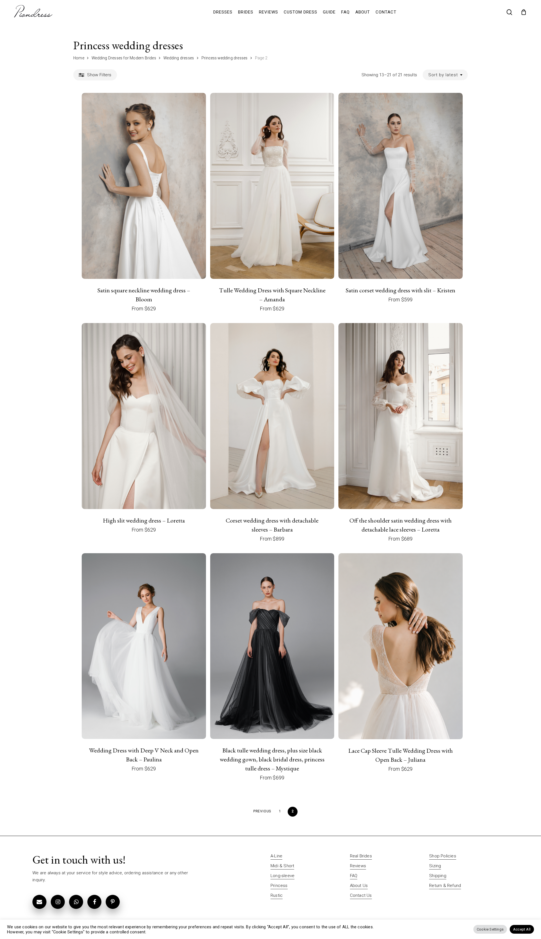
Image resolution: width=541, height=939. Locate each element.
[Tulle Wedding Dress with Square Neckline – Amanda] (272, 186)
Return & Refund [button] (445, 885)
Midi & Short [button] (282, 865)
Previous (262, 811)
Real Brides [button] (361, 856)
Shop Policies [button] (442, 856)
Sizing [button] (435, 865)
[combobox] (445, 75)
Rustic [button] (276, 895)
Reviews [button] (358, 865)
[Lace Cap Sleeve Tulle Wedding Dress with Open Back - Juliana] (400, 646)
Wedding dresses (178, 58)
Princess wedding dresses (224, 58)
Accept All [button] (522, 929)
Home (78, 58)
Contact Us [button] (361, 895)
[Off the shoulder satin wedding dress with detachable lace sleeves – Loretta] (400, 416)
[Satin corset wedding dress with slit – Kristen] (400, 186)
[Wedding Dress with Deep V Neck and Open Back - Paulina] (144, 646)
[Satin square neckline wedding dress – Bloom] (144, 186)
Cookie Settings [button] (490, 929)
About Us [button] (359, 885)
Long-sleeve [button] (282, 875)
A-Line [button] (276, 856)
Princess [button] (279, 885)
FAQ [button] (354, 875)
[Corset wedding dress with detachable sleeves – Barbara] (272, 416)
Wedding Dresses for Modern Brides (124, 58)
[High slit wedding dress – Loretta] (144, 416)
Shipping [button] (437, 875)
